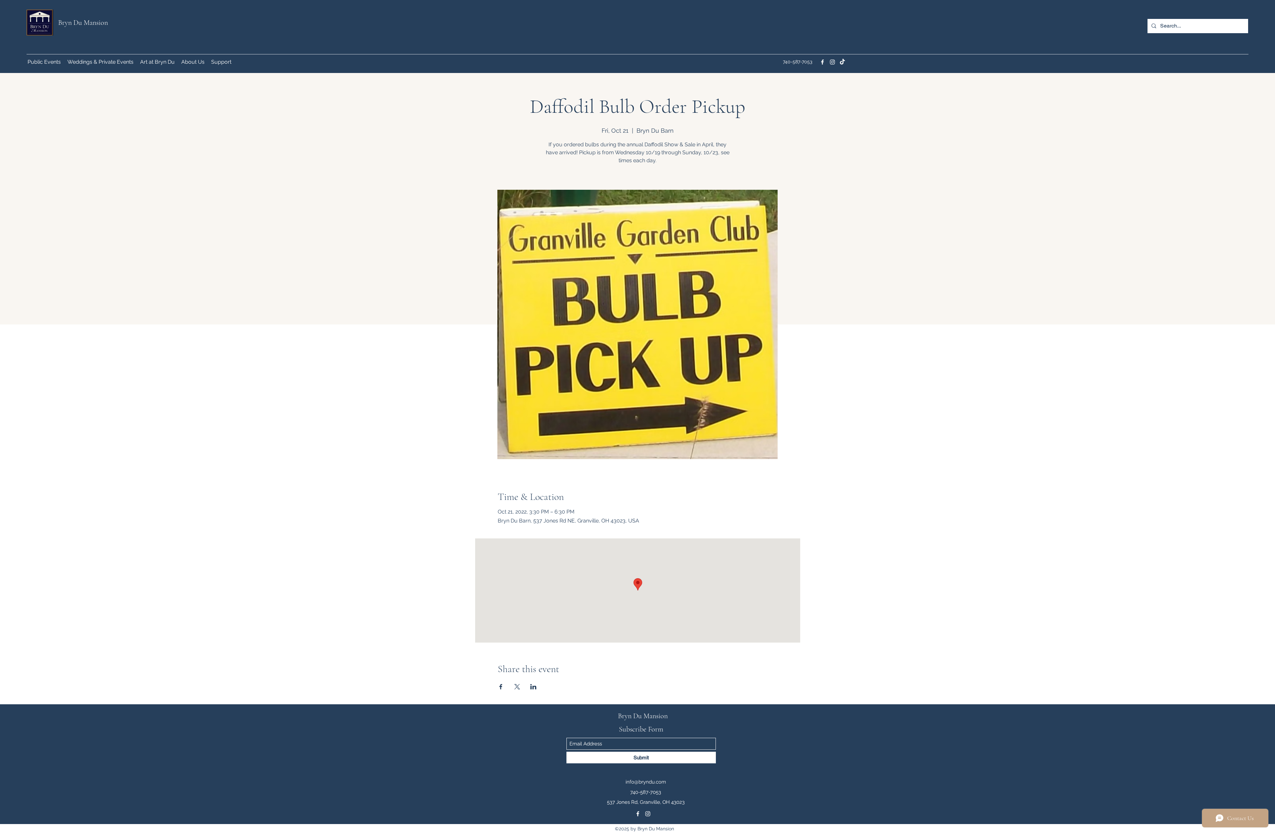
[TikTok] (842, 62)
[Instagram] (832, 62)
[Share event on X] (517, 686)
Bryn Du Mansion (83, 22)
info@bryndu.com (646, 782)
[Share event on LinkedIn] (533, 686)
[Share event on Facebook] (501, 686)
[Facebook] (822, 62)
